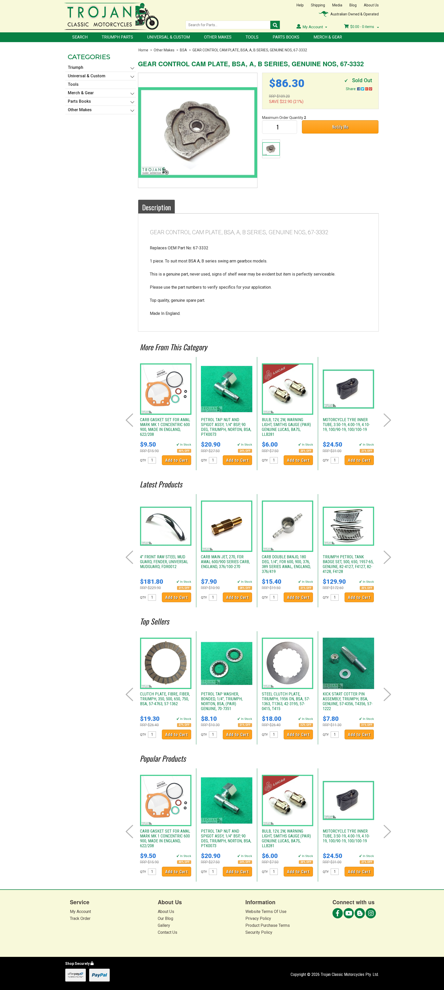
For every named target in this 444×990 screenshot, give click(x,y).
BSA (183, 50)
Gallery (164, 925)
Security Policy (258, 932)
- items (362, 27)
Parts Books (286, 37)
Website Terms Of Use (265, 911)
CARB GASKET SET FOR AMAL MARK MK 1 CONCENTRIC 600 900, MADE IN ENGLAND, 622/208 (165, 427)
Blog (353, 5)
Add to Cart (176, 460)
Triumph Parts (117, 37)
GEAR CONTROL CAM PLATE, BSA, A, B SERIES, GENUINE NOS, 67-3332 (249, 50)
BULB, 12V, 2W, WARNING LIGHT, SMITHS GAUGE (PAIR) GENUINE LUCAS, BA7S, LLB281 (286, 427)
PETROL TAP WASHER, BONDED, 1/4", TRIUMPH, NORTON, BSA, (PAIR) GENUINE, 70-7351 (222, 701)
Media (337, 5)
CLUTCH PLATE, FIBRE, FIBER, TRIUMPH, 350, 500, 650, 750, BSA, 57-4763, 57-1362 (165, 699)
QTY (143, 460)
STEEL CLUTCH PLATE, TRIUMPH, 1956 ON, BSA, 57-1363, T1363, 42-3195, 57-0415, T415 (286, 701)
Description (156, 207)
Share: (351, 89)
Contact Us (167, 932)
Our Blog (165, 918)
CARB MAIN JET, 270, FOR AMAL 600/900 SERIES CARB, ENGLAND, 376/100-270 (225, 561)
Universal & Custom (168, 37)
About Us (371, 5)
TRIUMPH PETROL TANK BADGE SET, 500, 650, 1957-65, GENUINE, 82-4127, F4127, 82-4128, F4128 (348, 564)
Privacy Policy (258, 918)
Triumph (75, 67)
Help (300, 5)
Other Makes (218, 37)
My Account (80, 911)
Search (80, 37)
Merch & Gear (327, 37)
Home (143, 50)
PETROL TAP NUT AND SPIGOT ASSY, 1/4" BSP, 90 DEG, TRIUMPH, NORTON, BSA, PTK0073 (226, 427)
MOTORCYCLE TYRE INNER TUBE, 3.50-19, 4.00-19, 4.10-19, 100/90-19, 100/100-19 (346, 424)
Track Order (80, 918)
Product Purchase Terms (267, 925)
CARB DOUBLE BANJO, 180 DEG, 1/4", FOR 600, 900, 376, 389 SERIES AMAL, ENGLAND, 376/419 (286, 564)
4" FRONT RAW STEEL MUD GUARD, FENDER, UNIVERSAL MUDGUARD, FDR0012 (164, 561)
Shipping (318, 5)
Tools (252, 37)
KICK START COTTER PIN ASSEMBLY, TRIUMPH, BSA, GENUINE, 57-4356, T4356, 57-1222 (348, 701)
